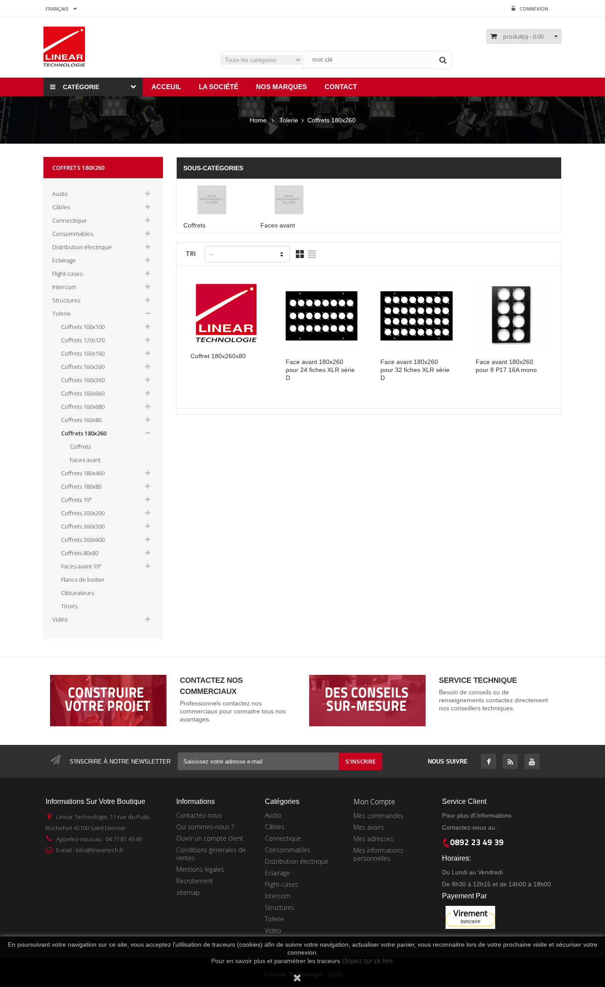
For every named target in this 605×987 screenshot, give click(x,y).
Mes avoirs (368, 827)
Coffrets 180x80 (81, 486)
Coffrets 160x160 (83, 353)
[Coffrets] (215, 199)
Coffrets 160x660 (83, 393)
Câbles (61, 207)
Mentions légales (200, 869)
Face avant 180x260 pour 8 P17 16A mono (506, 365)
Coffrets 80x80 (79, 553)
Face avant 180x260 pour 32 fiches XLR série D (415, 369)
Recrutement (194, 881)
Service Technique (478, 680)
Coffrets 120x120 (83, 340)
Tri (191, 253)
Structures (66, 300)
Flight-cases (67, 274)
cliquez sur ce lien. (368, 960)
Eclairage (64, 260)
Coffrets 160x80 (81, 420)
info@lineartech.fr (100, 850)
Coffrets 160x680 (83, 407)
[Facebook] (489, 762)
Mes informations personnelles (378, 854)
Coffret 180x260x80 (218, 356)
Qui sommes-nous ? (205, 826)
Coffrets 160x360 (83, 380)
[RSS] (510, 762)
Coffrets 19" (76, 500)
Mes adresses (373, 838)
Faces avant (85, 460)
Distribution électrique (82, 247)
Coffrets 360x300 (83, 526)
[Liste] (312, 254)
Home (258, 120)
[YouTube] (532, 762)
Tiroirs (69, 606)
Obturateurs (77, 593)
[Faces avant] (292, 199)
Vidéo (60, 619)
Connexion (534, 8)
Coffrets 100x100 (83, 327)
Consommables (72, 234)
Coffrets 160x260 (83, 367)
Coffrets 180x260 (83, 433)
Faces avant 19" (81, 566)
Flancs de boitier (83, 580)
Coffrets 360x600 (83, 540)
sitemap (188, 892)
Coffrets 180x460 (83, 473)
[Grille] (300, 254)
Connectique (69, 220)
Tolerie (61, 313)
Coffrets (80, 446)
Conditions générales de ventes (211, 854)
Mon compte (374, 802)
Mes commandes (378, 815)
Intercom (64, 287)
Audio (60, 194)
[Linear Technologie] (64, 46)
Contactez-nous (199, 815)
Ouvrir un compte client (209, 838)
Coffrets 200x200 (83, 513)
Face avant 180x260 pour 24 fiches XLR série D (320, 369)
